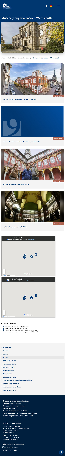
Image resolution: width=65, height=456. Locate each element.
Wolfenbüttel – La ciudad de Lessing (19, 58)
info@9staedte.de (12, 439)
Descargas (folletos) (10, 408)
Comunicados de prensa (12, 403)
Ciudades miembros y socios (14, 406)
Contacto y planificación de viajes (16, 401)
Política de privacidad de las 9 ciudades (18, 416)
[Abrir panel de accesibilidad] (61, 452)
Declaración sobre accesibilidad (15, 411)
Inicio (3, 58)
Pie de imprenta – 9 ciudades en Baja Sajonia (20, 413)
